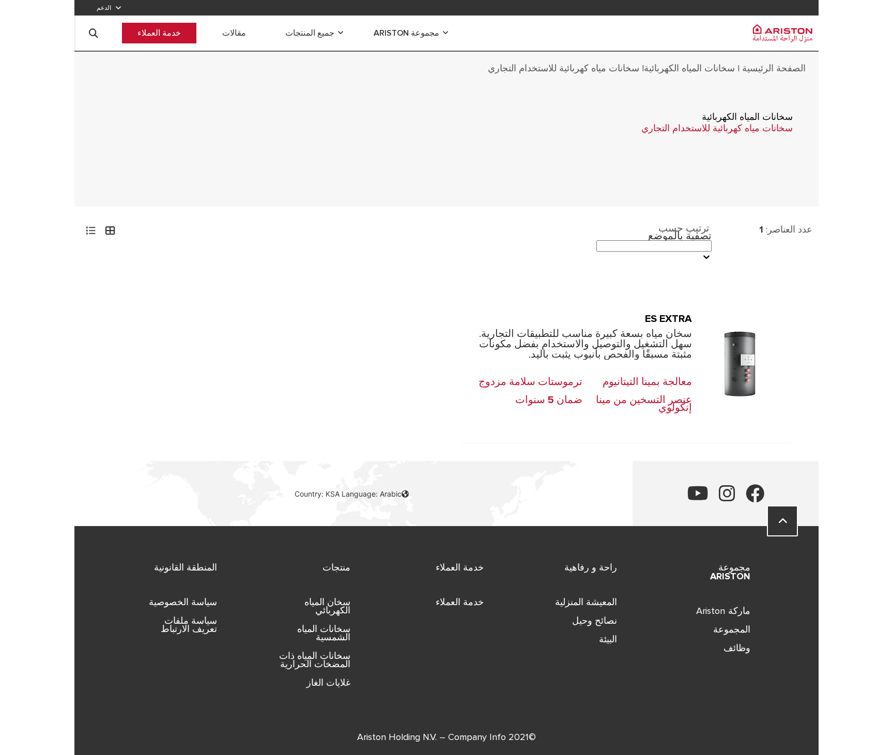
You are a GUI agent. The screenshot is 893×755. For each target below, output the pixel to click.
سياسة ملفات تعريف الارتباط (189, 625)
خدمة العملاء (159, 33)
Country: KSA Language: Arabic (348, 493)
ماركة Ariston (723, 611)
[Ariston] (779, 33)
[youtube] (698, 497)
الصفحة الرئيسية (773, 68)
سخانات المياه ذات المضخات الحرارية (314, 660)
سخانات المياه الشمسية (323, 633)
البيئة (608, 639)
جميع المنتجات (309, 33)
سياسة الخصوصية (183, 602)
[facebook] (755, 497)
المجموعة (731, 629)
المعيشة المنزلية (586, 602)
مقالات (234, 33)
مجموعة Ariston (406, 33)
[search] (93, 33)
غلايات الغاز (328, 682)
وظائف (736, 648)
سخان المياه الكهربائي (327, 606)
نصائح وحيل (594, 620)
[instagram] (727, 497)
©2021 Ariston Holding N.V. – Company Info (446, 737)
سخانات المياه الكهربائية (690, 68)
